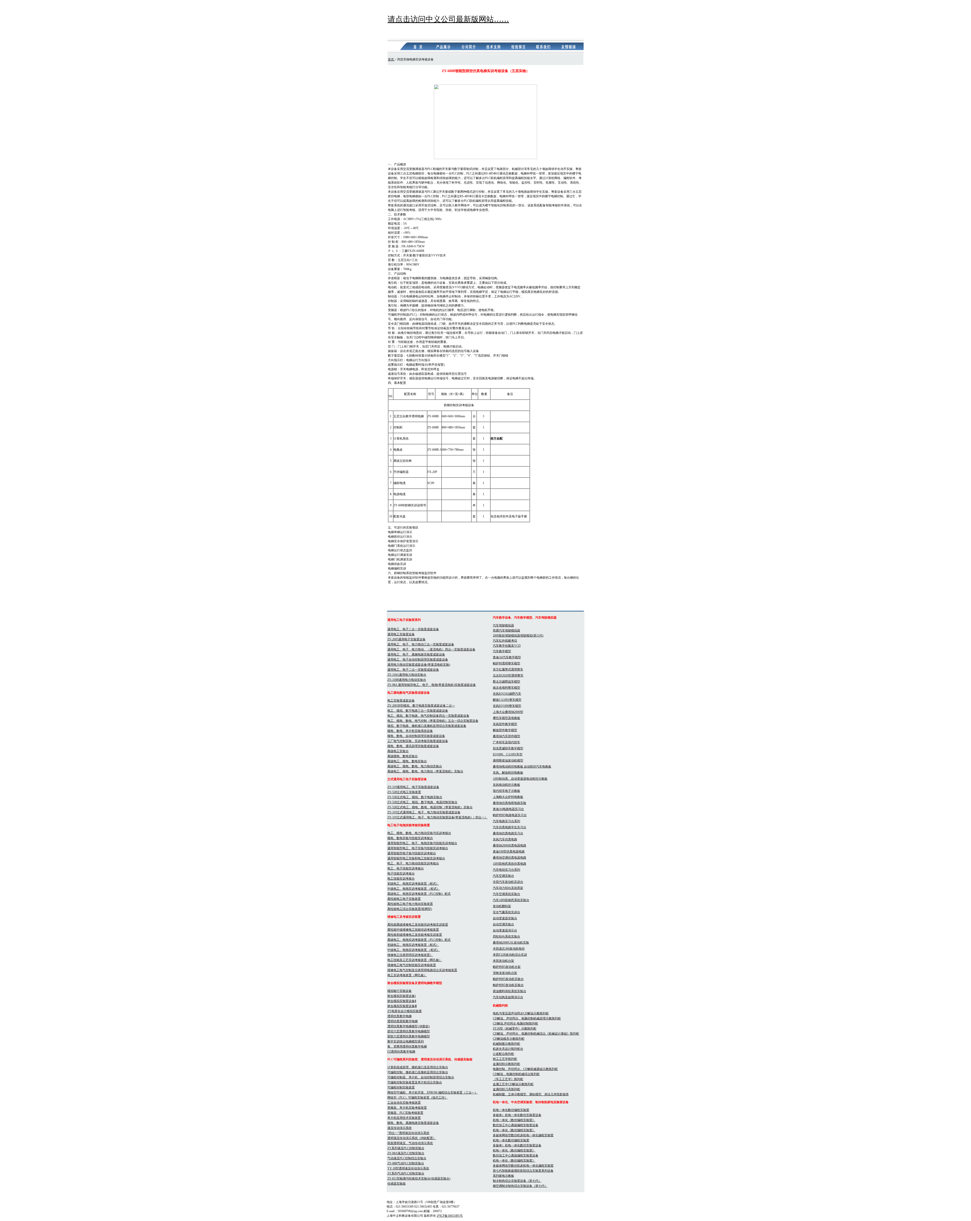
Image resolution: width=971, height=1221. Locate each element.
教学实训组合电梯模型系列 (405, 1041)
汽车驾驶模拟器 (503, 625)
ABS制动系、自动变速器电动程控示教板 (520, 778)
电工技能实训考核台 (401, 878)
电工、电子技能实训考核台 (405, 868)
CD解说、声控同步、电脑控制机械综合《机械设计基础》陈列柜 (536, 1033)
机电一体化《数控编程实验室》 (514, 1120)
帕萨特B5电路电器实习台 (510, 815)
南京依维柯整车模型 (506, 687)
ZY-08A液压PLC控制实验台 (405, 1153)
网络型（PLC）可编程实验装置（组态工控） (417, 1097)
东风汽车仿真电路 (505, 839)
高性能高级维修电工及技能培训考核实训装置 (417, 924)
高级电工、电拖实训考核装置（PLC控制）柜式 (419, 894)
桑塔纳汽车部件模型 (506, 736)
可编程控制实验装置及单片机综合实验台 (414, 1082)
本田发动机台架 (503, 961)
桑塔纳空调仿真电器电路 (509, 857)
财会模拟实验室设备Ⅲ (402, 1006)
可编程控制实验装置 (401, 1087)
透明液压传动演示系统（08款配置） (411, 1138)
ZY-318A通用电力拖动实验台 (406, 675)
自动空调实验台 (503, 924)
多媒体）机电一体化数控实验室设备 (517, 1115)
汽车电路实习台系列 (506, 821)
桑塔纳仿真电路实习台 (508, 833)
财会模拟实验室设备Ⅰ (401, 996)
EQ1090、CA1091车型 (507, 754)
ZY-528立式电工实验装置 (404, 792)
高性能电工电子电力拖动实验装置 (410, 904)
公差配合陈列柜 (503, 1054)
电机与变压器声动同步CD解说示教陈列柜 (521, 1013)
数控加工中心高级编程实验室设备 (515, 1125)
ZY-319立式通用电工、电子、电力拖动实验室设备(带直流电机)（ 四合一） (437, 817)
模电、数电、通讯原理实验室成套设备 (413, 746)
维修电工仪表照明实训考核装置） (410, 955)
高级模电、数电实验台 (402, 756)
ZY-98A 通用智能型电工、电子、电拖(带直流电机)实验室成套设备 (431, 685)
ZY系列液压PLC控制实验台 (405, 1148)
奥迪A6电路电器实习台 (508, 809)
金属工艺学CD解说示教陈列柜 (513, 1084)
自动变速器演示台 (505, 930)
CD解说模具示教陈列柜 (508, 1038)
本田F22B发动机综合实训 (510, 954)
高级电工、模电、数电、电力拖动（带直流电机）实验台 (425, 771)
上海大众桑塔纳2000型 (508, 712)
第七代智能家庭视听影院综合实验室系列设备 (523, 1170)
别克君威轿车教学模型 (508, 748)
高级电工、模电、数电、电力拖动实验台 (414, 766)
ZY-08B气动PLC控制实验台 (405, 1163)
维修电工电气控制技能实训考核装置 (411, 965)
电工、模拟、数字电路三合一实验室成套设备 (417, 710)
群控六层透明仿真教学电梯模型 (408, 1031)
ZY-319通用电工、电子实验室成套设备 (413, 787)
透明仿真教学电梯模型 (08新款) (408, 1026)
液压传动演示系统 (399, 1128)
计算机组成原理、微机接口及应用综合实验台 (417, 1067)
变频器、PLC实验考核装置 (405, 1113)
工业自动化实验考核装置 (404, 1102)
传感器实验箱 (396, 1183)
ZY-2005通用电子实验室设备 (406, 639)
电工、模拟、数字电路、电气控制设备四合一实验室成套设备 (428, 715)
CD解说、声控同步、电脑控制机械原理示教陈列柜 (527, 1018)
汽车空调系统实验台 (506, 894)
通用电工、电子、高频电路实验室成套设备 (416, 654)
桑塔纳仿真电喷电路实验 (509, 803)
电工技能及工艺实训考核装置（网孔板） (414, 960)
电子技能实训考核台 (401, 873)
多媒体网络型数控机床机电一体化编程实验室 (523, 1135)
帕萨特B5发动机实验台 (508, 979)
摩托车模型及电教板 (506, 718)
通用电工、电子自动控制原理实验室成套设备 (417, 659)
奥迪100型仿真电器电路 (509, 851)
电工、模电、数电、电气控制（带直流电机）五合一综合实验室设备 (432, 721)
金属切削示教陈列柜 (506, 1064)
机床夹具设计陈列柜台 (508, 1049)
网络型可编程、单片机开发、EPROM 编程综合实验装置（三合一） (432, 1092)
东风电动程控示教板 (506, 785)
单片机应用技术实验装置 (404, 1118)
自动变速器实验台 (505, 918)
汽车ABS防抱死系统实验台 (511, 900)
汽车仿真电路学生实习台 (509, 827)
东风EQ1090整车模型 (507, 706)
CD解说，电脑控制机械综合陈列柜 (516, 1074)
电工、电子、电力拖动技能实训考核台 (413, 863)
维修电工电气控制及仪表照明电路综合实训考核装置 (422, 970)
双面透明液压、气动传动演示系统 (410, 1143)
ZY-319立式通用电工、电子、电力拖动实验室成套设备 (423, 812)
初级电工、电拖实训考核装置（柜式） (413, 883)
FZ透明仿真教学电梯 (401, 1051)
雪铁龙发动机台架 (505, 973)
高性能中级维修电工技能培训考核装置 (413, 929)
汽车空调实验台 (503, 876)
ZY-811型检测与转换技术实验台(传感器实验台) (418, 1178)
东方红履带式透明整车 (508, 669)
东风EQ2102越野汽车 (507, 693)
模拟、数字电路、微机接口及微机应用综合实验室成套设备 (426, 726)
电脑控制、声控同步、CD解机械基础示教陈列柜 (525, 1069)
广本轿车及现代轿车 (506, 742)
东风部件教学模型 (505, 724)
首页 (391, 59)
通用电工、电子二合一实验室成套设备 (413, 629)
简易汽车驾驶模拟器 (506, 630)
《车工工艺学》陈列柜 (508, 1079)
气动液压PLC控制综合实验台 (406, 1158)
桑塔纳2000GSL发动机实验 (511, 942)
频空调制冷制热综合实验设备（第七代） (520, 1186)
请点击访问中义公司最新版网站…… (448, 19)
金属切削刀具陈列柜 (506, 1089)
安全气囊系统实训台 (506, 912)
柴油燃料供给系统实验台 (509, 991)
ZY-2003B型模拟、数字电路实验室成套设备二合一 (421, 705)
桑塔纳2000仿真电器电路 (509, 845)
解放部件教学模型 (505, 730)
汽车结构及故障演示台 (508, 997)
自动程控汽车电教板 (537, 766)
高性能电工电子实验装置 (404, 899)
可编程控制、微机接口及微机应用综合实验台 (417, 1072)
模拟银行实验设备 (399, 991)
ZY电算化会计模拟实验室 (404, 1011)
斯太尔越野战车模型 (506, 681)
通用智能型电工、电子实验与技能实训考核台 (417, 848)
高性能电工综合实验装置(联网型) (409, 909)
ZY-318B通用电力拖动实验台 (406, 680)
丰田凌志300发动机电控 (509, 948)
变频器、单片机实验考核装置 (407, 1107)
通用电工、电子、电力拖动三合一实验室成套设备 (420, 644)
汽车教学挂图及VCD (507, 645)
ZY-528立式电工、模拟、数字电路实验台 (414, 797)
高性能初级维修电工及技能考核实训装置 (414, 934)
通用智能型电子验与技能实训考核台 (411, 853)
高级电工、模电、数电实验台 (407, 761)
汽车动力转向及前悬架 (508, 888)
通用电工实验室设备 (401, 634)
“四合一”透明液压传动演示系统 (408, 1133)
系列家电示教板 (503, 1176)
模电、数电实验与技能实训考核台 (410, 838)
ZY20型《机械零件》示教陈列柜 (514, 1028)
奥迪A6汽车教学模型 (507, 657)
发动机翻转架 (502, 906)
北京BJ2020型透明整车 (508, 675)
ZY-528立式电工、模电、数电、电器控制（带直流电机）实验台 (430, 807)
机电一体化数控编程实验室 (511, 1110)
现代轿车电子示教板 (506, 791)
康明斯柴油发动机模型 (508, 760)
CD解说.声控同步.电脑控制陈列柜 (515, 1023)
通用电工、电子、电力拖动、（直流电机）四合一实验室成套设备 (431, 649)
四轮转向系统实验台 (506, 936)
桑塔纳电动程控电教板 (508, 766)
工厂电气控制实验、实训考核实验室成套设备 (417, 741)
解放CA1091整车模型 (507, 700)
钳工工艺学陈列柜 (505, 1059)
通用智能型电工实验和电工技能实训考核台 (416, 858)
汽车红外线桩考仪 (505, 640)
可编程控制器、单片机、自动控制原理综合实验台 (420, 1077)
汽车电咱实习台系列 (506, 869)
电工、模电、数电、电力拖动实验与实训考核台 (419, 833)
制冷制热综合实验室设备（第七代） (517, 1181)
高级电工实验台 (398, 751)
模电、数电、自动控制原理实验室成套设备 (416, 736)
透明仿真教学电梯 (399, 1016)
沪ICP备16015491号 (450, 1215)
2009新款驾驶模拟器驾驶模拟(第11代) (518, 635)
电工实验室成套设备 (401, 700)
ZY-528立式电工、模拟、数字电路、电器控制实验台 (422, 802)
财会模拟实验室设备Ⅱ (401, 1001)
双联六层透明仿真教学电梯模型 (408, 1036)
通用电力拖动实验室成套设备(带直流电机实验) (418, 664)
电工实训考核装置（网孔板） (407, 975)
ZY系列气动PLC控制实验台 (405, 1173)
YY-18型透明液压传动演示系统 (408, 1168)
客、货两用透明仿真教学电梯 (407, 1046)
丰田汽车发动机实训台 (508, 882)
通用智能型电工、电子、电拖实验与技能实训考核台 (422, 843)
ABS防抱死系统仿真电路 (509, 863)
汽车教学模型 (502, 651)
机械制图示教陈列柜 (506, 1043)
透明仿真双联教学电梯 (402, 1021)
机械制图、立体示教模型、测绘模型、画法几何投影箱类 (531, 1094)
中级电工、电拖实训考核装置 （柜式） (413, 888)
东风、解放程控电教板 (508, 772)
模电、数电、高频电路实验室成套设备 (413, 1123)
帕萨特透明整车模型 (506, 663)
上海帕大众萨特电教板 (508, 797)
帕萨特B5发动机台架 (507, 967)
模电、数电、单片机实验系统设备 (410, 731)
